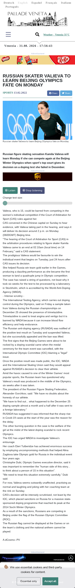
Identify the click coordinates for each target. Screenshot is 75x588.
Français (51, 2)
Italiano (66, 2)
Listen (11, 190)
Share (54, 93)
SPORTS (8, 92)
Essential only (29, 581)
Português (12, 6)
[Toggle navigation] (8, 34)
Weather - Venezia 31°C (56, 34)
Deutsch (9, 2)
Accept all (50, 581)
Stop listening (33, 190)
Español (36, 2)
